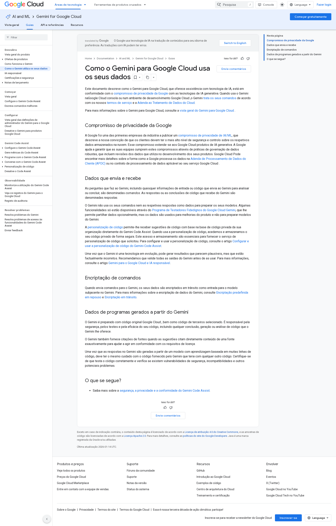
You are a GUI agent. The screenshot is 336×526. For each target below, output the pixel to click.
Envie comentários (233, 69)
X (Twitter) (272, 483)
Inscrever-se (288, 518)
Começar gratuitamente (311, 16)
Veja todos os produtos (71, 470)
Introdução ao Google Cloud (213, 476)
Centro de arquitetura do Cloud (215, 489)
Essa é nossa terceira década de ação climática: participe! (188, 509)
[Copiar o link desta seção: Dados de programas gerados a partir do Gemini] (192, 312)
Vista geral (12, 25)
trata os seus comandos (219, 98)
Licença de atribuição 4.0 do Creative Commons (211, 432)
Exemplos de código (209, 483)
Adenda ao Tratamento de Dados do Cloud (166, 103)
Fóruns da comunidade (141, 470)
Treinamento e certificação (213, 495)
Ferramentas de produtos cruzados (117, 4)
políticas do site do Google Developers (205, 435)
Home (88, 58)
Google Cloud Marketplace (73, 483)
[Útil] (242, 58)
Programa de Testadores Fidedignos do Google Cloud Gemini (193, 210)
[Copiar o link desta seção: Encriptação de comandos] (145, 278)
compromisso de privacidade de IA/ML (205, 135)
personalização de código (105, 227)
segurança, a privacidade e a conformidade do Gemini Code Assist (165, 390)
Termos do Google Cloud (134, 509)
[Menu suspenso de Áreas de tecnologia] (86, 4)
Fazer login (324, 4)
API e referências (52, 25)
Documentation (105, 58)
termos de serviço (119, 103)
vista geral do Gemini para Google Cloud (207, 110)
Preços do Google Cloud (71, 476)
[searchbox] (26, 37)
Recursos (77, 25)
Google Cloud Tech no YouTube (285, 495)
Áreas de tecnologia (68, 4)
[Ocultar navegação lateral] (47, 519)
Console (268, 4)
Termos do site (106, 509)
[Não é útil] (248, 58)
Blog (269, 470)
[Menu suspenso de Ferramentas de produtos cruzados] (146, 4)
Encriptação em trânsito (120, 297)
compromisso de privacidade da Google (141, 93)
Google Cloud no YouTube (282, 489)
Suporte (132, 476)
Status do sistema (138, 489)
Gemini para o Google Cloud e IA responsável (139, 263)
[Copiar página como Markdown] (147, 77)
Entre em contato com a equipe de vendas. (83, 489)
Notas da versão (137, 483)
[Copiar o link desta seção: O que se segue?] (125, 381)
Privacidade (86, 509)
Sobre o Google (66, 509)
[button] (25, 59)
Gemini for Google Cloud (58, 16)
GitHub (201, 470)
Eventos (271, 476)
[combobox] (234, 4)
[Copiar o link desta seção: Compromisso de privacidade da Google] (175, 125)
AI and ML (21, 16)
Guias (30, 25)
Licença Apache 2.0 (135, 435)
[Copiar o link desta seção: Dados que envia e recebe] (145, 178)
